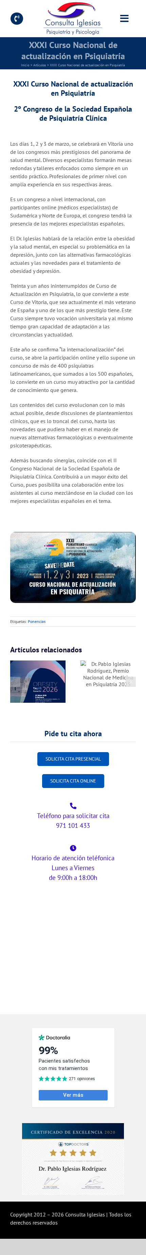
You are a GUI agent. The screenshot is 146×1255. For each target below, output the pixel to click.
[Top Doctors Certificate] (73, 1125)
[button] (15, 682)
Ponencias (36, 621)
